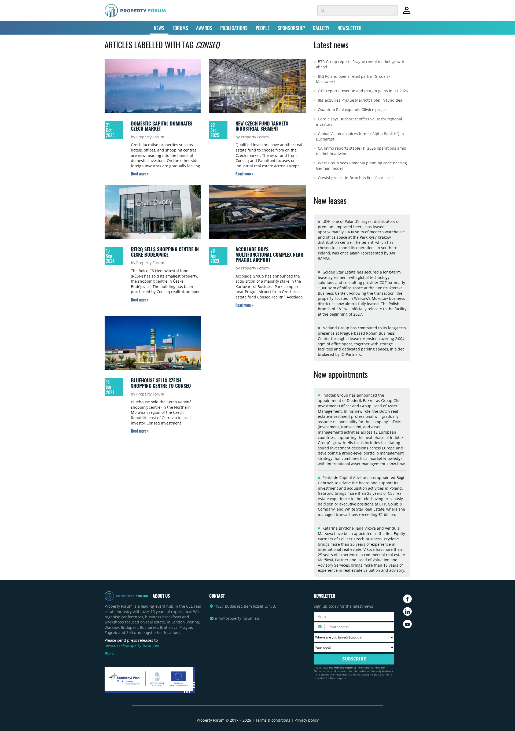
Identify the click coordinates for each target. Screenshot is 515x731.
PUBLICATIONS (234, 27)
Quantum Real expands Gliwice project (353, 109)
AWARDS (204, 27)
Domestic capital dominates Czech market (161, 126)
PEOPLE (263, 27)
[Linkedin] (407, 611)
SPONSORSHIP (291, 27)
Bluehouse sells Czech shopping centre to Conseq (161, 383)
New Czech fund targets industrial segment (262, 126)
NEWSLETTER (349, 27)
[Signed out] (406, 12)
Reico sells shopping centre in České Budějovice (165, 252)
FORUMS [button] (180, 27)
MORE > (110, 653)
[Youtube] (407, 624)
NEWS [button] (159, 27)
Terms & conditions (272, 720)
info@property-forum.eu (237, 618)
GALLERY (321, 27)
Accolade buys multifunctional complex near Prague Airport (269, 254)
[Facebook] (407, 599)
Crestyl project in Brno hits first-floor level (355, 177)
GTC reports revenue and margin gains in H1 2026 (363, 90)
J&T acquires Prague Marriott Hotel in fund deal (360, 100)
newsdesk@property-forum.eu (132, 645)
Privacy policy (307, 720)
